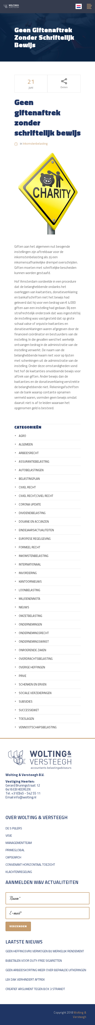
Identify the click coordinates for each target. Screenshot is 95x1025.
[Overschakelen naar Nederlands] (79, 6)
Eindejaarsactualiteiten (36, 530)
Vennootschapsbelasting (38, 727)
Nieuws (24, 607)
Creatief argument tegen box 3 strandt (35, 989)
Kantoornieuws (30, 581)
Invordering (28, 573)
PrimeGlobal (15, 850)
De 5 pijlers (14, 828)
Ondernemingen (30, 624)
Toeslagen (26, 718)
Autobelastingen (31, 470)
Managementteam (19, 842)
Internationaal (30, 564)
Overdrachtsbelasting (36, 658)
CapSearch (13, 857)
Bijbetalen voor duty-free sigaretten (34, 960)
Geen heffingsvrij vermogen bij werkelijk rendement (45, 951)
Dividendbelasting (32, 513)
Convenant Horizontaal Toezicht (30, 864)
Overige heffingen (32, 667)
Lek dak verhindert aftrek (25, 979)
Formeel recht (29, 547)
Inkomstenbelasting (35, 143)
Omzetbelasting (30, 616)
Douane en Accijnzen (34, 521)
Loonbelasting (29, 590)
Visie (9, 835)
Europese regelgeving (35, 538)
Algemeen (26, 444)
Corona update (30, 504)
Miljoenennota (29, 598)
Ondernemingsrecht (34, 633)
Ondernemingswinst (34, 641)
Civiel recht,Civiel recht (36, 496)
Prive (22, 676)
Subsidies (25, 701)
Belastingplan (29, 478)
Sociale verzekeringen (35, 693)
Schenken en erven (32, 684)
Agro (22, 436)
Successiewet (29, 710)
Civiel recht (27, 487)
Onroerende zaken (32, 650)
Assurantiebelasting (34, 461)
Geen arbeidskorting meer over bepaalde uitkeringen (46, 970)
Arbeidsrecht (29, 453)
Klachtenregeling (19, 871)
